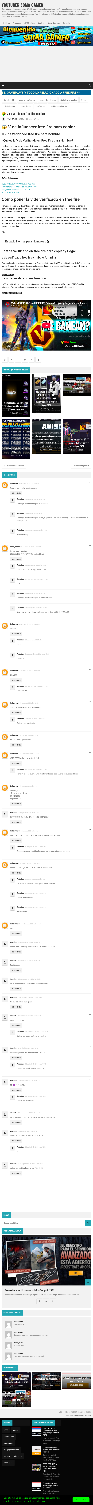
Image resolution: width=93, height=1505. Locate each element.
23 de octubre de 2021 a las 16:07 (29, 924)
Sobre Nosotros (54, 23)
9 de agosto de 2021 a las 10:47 (36, 565)
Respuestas (90, 482)
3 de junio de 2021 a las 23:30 (28, 703)
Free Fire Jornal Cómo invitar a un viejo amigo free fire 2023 (51, 1431)
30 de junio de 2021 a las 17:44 (28, 812)
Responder (16, 493)
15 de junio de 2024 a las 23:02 (35, 847)
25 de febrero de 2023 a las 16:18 (36, 1031)
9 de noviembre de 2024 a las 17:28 (37, 654)
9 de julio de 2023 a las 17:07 (35, 513)
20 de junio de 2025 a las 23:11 (35, 907)
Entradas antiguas (80, 466)
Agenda (15, 1430)
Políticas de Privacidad (12, 23)
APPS (6, 1430)
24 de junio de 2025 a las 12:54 (35, 1147)
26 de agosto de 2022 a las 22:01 (29, 979)
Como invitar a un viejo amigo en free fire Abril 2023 (50, 1485)
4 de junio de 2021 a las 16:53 (28, 754)
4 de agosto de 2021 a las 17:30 (29, 863)
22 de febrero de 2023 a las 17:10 (29, 1016)
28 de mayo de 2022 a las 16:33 (29, 942)
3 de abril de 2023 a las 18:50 (28, 1048)
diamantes (18, 1456)
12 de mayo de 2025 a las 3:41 (35, 879)
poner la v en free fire (27, 100)
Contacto (66, 23)
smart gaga (8, 1463)
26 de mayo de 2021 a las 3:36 (30, 547)
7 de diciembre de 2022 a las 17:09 (30, 997)
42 (37, 119)
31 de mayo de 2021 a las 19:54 (29, 671)
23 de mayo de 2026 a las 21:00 (35, 607)
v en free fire (40, 106)
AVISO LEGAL (29, 23)
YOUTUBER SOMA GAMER (22, 5)
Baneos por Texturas (11, 192)
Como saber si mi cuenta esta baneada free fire (51, 1449)
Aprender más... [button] (39, 1501)
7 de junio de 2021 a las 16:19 (28, 786)
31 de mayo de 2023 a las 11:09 (35, 769)
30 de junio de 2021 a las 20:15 (28, 831)
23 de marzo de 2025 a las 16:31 (29, 1113)
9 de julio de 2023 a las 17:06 (35, 499)
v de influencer (9, 106)
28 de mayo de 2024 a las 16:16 (35, 640)
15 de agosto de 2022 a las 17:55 (36, 579)
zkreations (78, 1415)
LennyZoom (15, 547)
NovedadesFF (9, 100)
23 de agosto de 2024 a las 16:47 (36, 530)
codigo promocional (11, 1450)
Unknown (14, 483)
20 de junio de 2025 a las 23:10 (35, 893)
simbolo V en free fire (68, 100)
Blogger (88, 1415)
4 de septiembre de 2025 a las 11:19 (30, 1164)
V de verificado (25, 106)
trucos (83, 100)
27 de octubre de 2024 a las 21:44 (29, 1080)
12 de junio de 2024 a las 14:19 (35, 1064)
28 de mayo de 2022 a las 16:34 (29, 961)
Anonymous (18, 1322)
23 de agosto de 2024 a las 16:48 (36, 686)
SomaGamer (8, 1443)
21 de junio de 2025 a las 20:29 (28, 1131)
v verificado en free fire (58, 106)
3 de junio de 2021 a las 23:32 (28, 735)
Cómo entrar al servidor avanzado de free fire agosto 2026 (29, 1290)
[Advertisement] (46, 64)
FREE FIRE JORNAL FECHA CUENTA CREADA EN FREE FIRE (50, 1467)
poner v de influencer (48, 100)
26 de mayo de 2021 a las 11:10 (29, 624)
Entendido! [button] (81, 1500)
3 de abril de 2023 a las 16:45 (35, 719)
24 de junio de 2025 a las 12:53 (35, 1096)
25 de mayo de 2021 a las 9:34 (28, 483)
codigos (7, 1456)
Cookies (41, 23)
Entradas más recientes (15, 466)
